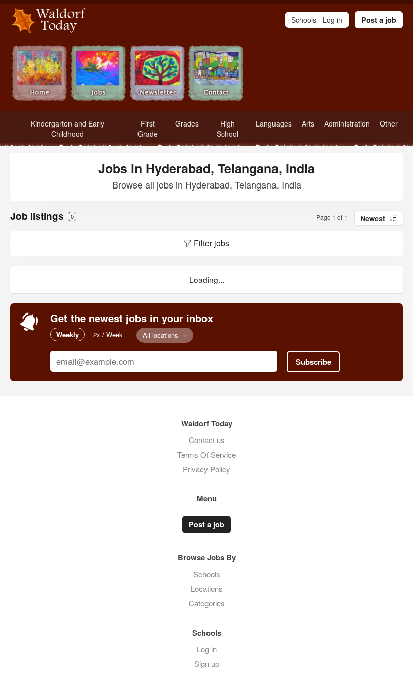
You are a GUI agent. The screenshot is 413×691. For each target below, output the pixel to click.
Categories (207, 603)
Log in (207, 649)
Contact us (207, 439)
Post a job (378, 20)
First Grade (147, 128)
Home (39, 74)
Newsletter (157, 74)
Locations (207, 588)
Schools (206, 574)
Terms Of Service (206, 454)
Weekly (67, 334)
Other (389, 123)
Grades (187, 123)
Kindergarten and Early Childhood (67, 128)
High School (227, 128)
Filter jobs (211, 243)
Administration (347, 123)
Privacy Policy (206, 469)
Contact (216, 74)
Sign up (206, 663)
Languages (274, 123)
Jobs (98, 74)
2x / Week (108, 334)
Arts (308, 123)
